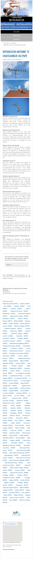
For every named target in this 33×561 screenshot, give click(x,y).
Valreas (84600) (24, 487)
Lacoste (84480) (13, 383)
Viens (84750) (25, 492)
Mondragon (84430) (16, 413)
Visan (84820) (13, 500)
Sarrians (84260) (20, 470)
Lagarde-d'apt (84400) (10, 385)
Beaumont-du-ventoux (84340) (19, 316)
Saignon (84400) (15, 440)
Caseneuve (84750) (9, 338)
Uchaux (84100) (8, 485)
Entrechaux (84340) (9, 356)
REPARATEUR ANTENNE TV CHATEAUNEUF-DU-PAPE (16, 54)
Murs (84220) (19, 420)
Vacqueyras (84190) (22, 485)
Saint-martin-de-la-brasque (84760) (19, 453)
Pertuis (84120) (19, 425)
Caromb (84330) (8, 336)
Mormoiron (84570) (22, 418)
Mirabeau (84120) (16, 410)
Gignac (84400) (24, 361)
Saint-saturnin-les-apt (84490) (14, 462)
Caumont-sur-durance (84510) (12, 341)
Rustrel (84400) (20, 438)
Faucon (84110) (23, 356)
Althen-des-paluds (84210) (10, 303)
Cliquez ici (9, 264)
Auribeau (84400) (16, 308)
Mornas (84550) (7, 420)
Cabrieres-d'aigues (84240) (21, 326)
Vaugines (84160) (8, 490)
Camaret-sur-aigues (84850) (19, 333)
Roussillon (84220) (8, 438)
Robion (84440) (24, 435)
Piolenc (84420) (19, 428)
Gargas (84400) (13, 361)
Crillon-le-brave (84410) (16, 351)
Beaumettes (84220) (9, 313)
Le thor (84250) (19, 395)
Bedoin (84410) (23, 318)
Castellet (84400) (23, 338)
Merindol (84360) (16, 408)
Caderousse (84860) (16, 331)
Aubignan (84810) (19, 306)
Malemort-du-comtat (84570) (12, 403)
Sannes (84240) (7, 470)
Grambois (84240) (17, 366)
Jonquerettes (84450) (15, 368)
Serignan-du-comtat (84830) (11, 477)
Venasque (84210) (14, 492)
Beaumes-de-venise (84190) (19, 311)
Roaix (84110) (13, 435)
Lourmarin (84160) (8, 400)
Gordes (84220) (20, 363)
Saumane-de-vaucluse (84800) (19, 472)
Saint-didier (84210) (17, 443)
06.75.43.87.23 (16, 20)
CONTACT (16, 39)
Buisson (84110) (24, 323)
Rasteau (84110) (15, 433)
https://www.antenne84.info (8, 549)
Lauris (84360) (24, 390)
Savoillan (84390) (8, 475)
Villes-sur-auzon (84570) (17, 497)
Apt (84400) (7, 306)
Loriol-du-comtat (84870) (19, 398)
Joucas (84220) (15, 370)
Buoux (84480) (7, 326)
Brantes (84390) (13, 323)
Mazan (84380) (16, 405)
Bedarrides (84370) (9, 318)
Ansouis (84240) (24, 303)
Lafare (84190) (24, 383)
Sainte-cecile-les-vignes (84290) (19, 467)
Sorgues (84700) (13, 480)
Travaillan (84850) (22, 482)
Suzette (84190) (24, 480)
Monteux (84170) (15, 415)
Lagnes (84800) (13, 388)
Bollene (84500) (18, 321)
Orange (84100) (15, 423)
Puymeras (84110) (16, 430)
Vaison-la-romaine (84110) (10, 487)
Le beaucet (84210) (21, 393)
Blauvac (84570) (7, 321)
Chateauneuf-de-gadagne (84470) (19, 343)
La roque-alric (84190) (20, 378)
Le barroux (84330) (8, 393)
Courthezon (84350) (16, 348)
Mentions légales (16, 515)
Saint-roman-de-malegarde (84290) (19, 460)
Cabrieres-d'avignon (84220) (13, 328)
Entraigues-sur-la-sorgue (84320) (19, 353)
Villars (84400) (7, 495)
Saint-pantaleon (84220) (11, 455)
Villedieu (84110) (18, 495)
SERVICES (16, 35)
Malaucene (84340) (22, 400)
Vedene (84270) (19, 490)
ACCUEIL (16, 32)
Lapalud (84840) (13, 390)
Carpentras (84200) (22, 336)
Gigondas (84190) (8, 363)
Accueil (13, 43)
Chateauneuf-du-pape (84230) (11, 346)
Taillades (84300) (9, 482)
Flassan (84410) (8, 358)
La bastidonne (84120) (15, 375)
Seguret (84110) (23, 475)
